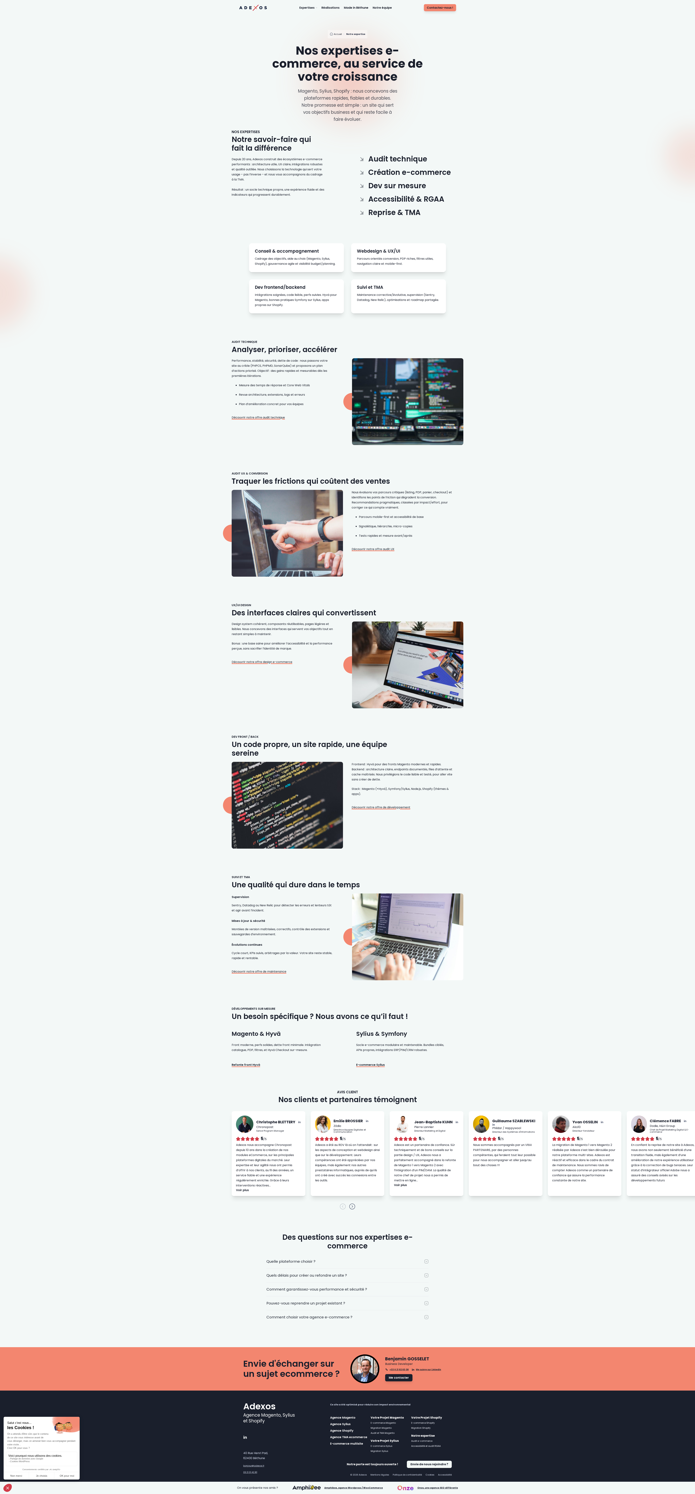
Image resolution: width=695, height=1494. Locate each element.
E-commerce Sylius (370, 1065)
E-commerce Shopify (423, 1422)
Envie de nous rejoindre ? (429, 1464)
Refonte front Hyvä (246, 1065)
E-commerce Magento (383, 1422)
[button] (343, 1206)
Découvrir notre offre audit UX (373, 549)
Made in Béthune (356, 8)
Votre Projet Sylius (385, 1441)
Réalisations (330, 8)
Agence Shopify (341, 1431)
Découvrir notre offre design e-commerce (262, 662)
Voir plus (242, 1190)
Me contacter (399, 1378)
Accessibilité (445, 1474)
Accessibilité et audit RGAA (426, 1446)
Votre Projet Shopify (426, 1418)
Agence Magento (342, 1418)
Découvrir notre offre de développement (381, 807)
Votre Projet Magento (387, 1418)
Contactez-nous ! (440, 8)
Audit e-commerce (421, 1440)
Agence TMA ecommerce (348, 1437)
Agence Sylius (340, 1424)
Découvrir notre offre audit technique (258, 417)
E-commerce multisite (346, 1444)
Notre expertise (423, 1436)
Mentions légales (379, 1474)
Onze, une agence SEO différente (437, 1487)
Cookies (430, 1474)
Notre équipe (382, 8)
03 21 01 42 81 (250, 1472)
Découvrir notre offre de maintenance (259, 971)
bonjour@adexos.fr (253, 1465)
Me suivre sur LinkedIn (428, 1369)
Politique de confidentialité (407, 1474)
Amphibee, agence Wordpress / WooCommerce (353, 1487)
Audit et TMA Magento (383, 1433)
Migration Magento (381, 1427)
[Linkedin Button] (299, 1122)
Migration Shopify (421, 1427)
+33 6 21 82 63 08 (399, 1369)
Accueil (338, 34)
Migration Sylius (379, 1451)
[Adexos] (253, 7)
